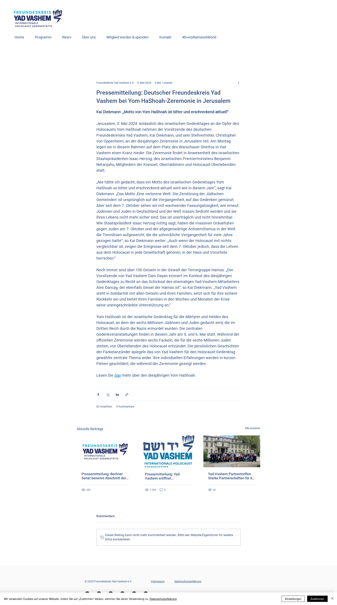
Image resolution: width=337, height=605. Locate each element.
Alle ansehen (252, 428)
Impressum (158, 581)
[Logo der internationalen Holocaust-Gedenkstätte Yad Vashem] (168, 451)
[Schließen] (332, 599)
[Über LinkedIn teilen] (117, 394)
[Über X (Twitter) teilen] (108, 394)
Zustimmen (317, 599)
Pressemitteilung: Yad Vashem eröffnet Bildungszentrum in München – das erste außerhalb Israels (168, 476)
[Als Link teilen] (127, 394)
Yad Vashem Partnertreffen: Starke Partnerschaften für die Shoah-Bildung (231, 476)
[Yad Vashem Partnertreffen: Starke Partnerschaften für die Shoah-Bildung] (231, 451)
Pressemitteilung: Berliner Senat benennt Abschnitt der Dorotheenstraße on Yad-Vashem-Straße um (104, 476)
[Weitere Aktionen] (238, 82)
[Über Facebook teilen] (98, 394)
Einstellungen (293, 599)
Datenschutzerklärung (187, 581)
